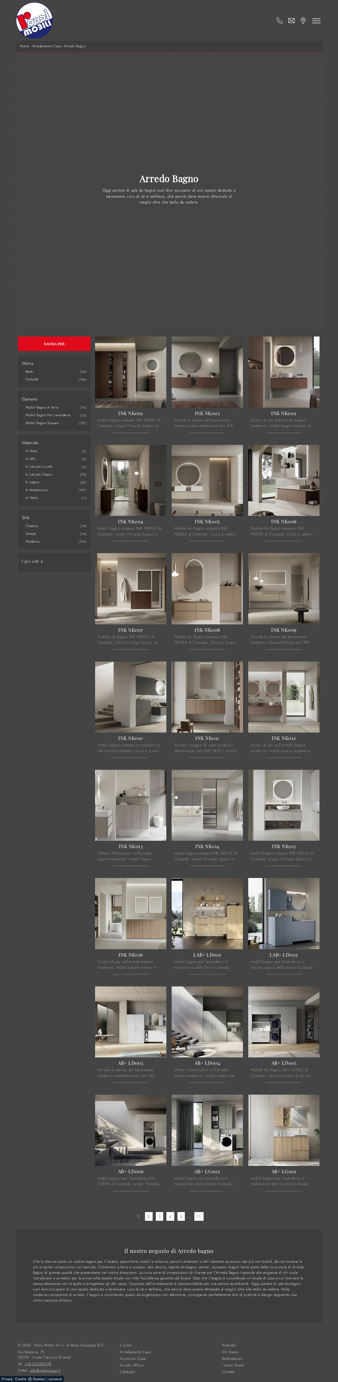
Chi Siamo (230, 1352)
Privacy (7, 1378)
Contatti (228, 1371)
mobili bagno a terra (42, 407)
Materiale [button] (30, 443)
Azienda (229, 1345)
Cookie (20, 1378)
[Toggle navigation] (316, 20)
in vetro (32, 497)
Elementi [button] (30, 399)
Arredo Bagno (75, 46)
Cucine (126, 1345)
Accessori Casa (132, 1358)
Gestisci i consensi (47, 1378)
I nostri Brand (233, 1365)
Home (24, 46)
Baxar (30, 371)
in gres (31, 450)
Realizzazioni (232, 1358)
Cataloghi (127, 1371)
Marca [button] (27, 363)
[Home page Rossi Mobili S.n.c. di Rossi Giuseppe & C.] (34, 20)
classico (32, 525)
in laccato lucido (39, 466)
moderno (33, 541)
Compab (32, 379)
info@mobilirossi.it (45, 1370)
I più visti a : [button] (34, 561)
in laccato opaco (39, 474)
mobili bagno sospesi (42, 422)
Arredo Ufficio (132, 1365)
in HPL (31, 458)
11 (199, 1216)
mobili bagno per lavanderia (48, 414)
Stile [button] (26, 518)
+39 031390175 (38, 1363)
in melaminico (37, 489)
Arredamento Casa (46, 46)
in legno (32, 482)
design (31, 533)
